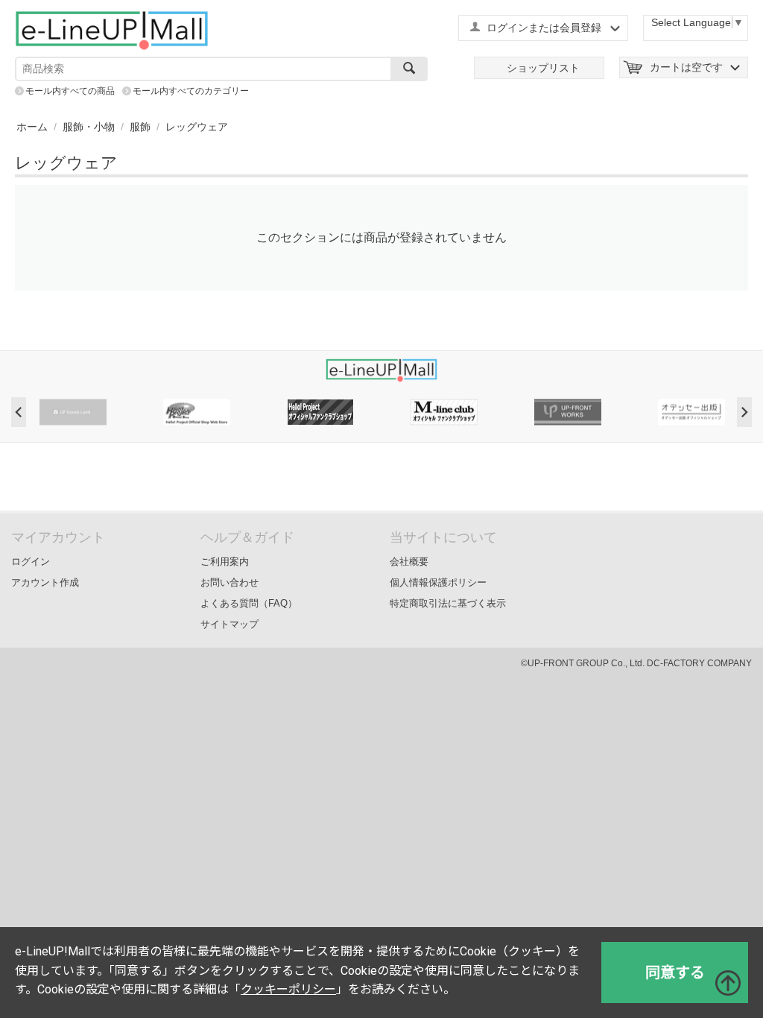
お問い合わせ (229, 582)
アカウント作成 (45, 582)
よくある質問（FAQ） (248, 603)
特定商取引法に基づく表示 (448, 603)
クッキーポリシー (288, 989)
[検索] (409, 69)
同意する (675, 972)
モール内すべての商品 (70, 91)
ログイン (30, 561)
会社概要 (409, 561)
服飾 (140, 127)
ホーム (32, 127)
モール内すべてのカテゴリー (191, 91)
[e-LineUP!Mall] (112, 30)
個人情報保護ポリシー (438, 582)
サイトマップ (229, 624)
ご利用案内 (224, 561)
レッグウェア (196, 127)
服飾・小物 (89, 127)
